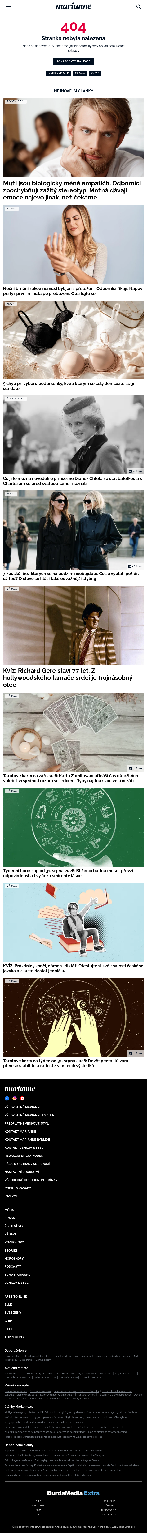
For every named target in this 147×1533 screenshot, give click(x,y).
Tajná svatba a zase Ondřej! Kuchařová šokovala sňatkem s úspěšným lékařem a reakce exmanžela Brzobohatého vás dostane (72, 1465)
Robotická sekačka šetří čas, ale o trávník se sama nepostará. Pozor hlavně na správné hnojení (54, 1455)
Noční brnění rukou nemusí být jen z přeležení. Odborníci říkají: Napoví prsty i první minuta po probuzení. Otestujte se (66, 1417)
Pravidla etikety (13, 1356)
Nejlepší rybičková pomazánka (114, 1395)
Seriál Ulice (106, 1373)
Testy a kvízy (52, 1356)
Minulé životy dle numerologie (43, 1373)
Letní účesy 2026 (69, 1377)
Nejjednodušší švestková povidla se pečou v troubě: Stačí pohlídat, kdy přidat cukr (48, 1475)
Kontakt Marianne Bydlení (27, 1140)
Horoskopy (14, 1258)
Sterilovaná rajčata (27, 1395)
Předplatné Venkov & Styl (27, 1123)
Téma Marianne (17, 1275)
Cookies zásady (18, 1188)
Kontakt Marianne (20, 1131)
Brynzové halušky (26, 1398)
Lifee (9, 1329)
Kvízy (95, 73)
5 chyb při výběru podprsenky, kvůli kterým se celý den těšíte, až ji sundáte (44, 1422)
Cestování (86, 1356)
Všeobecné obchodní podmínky (31, 1180)
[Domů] (74, 6)
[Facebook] (7, 1098)
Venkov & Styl (16, 1283)
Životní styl (15, 1226)
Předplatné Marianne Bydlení (30, 1115)
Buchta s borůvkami (49, 1398)
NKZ (38, 1510)
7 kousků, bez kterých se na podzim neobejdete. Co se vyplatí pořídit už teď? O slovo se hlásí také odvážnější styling (66, 1432)
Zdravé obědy (43, 1360)
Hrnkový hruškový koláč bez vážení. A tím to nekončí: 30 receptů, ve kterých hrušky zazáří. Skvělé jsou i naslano (63, 1470)
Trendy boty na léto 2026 (18, 1377)
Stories (11, 1250)
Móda (9, 1210)
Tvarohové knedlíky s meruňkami (57, 1395)
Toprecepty (15, 1337)
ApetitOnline (16, 1296)
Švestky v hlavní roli (40, 1391)
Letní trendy (26, 1360)
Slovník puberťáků (33, 1356)
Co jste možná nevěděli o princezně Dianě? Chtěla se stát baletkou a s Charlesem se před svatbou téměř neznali (64, 1427)
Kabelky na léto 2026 (45, 1377)
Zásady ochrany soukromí (27, 1164)
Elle (8, 1304)
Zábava (80, 73)
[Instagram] (14, 1098)
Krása (10, 1218)
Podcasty (13, 1266)
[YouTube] (22, 1098)
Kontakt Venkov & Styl (24, 1148)
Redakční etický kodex (24, 1156)
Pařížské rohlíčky (86, 1395)
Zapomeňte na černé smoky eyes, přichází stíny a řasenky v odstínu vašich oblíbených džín (53, 1450)
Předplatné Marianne (23, 1107)
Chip (8, 1321)
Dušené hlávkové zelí (16, 1391)
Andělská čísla (70, 1356)
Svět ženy (13, 1312)
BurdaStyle (108, 1510)
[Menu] (8, 6)
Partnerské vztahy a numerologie (79, 1373)
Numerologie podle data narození (112, 1356)
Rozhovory (14, 1242)
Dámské (109, 1505)
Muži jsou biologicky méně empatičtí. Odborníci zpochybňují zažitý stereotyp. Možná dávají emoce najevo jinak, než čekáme (71, 1412)
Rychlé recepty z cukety (76, 1398)
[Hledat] (138, 6)
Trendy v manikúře (14, 1373)
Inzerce (11, 1196)
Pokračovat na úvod (73, 61)
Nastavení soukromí (22, 1172)
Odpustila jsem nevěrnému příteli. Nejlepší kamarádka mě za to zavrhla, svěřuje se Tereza (52, 1460)
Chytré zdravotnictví (125, 1373)
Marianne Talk (58, 73)
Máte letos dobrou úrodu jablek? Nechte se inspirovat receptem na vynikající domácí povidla (54, 1437)
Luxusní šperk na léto (92, 1377)
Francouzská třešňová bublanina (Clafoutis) (76, 1391)
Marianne (109, 1501)
